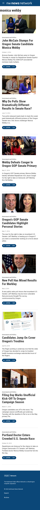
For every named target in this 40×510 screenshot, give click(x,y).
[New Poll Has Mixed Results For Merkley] (19, 263)
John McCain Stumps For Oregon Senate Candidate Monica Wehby (17, 44)
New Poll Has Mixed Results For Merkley (19, 282)
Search (6, 493)
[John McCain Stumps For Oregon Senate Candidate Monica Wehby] (19, 24)
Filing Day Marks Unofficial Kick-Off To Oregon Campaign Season (18, 398)
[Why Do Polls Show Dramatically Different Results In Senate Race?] (19, 85)
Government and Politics (9, 37)
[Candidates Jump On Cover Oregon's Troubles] (19, 321)
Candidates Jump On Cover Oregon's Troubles (18, 339)
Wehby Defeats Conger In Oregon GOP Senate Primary (19, 164)
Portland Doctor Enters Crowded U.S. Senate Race (18, 436)
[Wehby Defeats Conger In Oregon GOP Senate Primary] (19, 145)
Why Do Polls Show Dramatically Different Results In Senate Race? (17, 105)
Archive (6, 497)
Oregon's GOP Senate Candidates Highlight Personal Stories (15, 223)
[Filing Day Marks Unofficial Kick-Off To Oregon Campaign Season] (19, 378)
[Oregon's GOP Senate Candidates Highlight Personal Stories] (19, 203)
